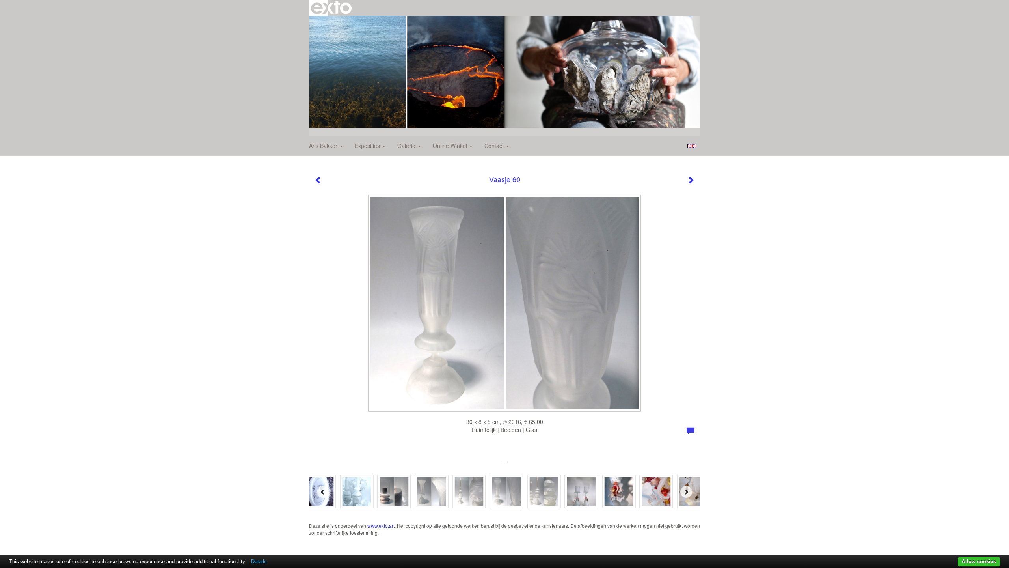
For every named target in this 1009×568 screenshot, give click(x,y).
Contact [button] (494, 145)
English (691, 146)
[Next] (686, 492)
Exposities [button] (368, 145)
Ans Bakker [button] (324, 145)
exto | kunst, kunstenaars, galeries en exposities (331, 8)
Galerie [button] (407, 145)
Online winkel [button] (451, 145)
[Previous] (323, 492)
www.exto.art (381, 525)
